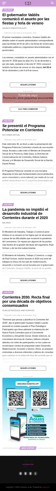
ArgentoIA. (46, 487)
